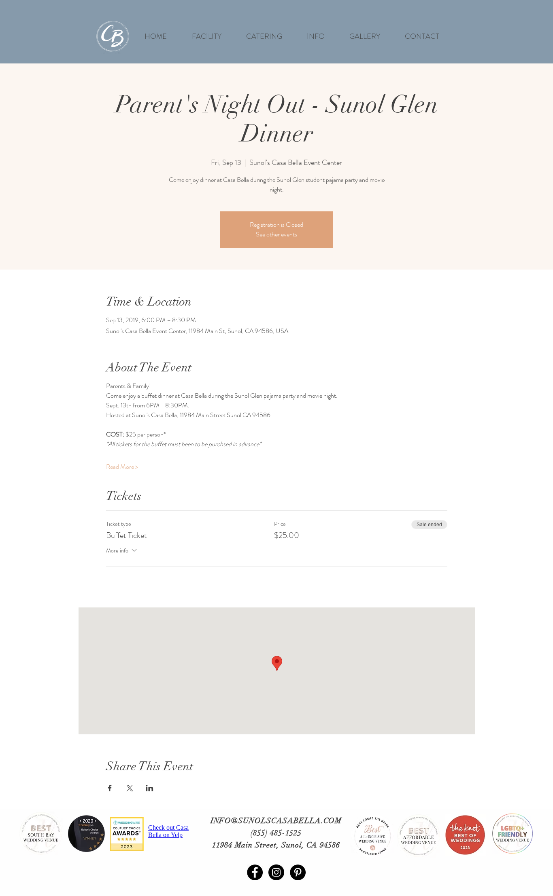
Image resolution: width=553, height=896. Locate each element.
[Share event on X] (130, 788)
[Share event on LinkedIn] (149, 788)
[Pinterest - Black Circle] (298, 872)
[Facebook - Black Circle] (255, 872)
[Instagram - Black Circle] (276, 872)
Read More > (122, 466)
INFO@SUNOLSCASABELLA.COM (276, 821)
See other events (276, 234)
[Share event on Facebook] (110, 788)
